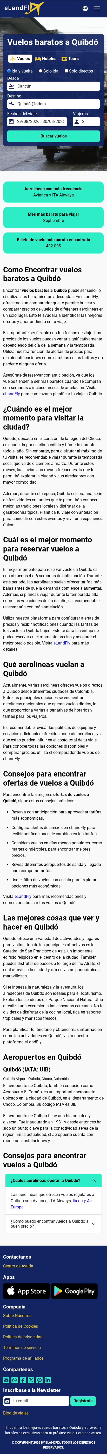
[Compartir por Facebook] (23, 1383)
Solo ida (50, 71)
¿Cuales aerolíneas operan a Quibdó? (45, 1180)
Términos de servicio (22, 1347)
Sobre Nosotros (17, 1315)
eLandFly (11, 393)
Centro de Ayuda (18, 1266)
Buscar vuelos (54, 136)
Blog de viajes (16, 1413)
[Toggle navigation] (97, 9)
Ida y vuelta (22, 71)
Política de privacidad (23, 1336)
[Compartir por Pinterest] (39, 1383)
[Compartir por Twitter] (31, 1383)
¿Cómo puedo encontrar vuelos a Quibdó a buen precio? (50, 1224)
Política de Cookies (20, 1326)
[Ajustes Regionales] (86, 9)
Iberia (78, 1200)
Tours (73, 58)
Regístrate (83, 1400)
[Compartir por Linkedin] (48, 1383)
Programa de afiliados (23, 1358)
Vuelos (23, 58)
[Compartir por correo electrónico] (6, 1383)
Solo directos (80, 71)
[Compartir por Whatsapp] (14, 1383)
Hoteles (49, 58)
